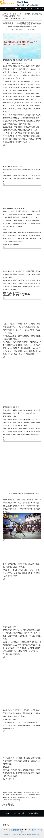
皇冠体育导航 (8, 834)
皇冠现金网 (14, 14)
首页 (6, 9)
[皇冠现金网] (7, 3)
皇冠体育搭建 (28, 9)
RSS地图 (32, 830)
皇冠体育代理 (17, 9)
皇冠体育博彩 (39, 9)
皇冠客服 (31, 834)
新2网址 (37, 834)
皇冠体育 (16, 834)
